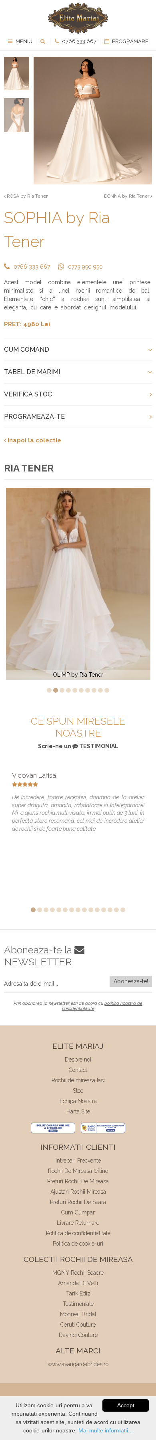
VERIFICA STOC (28, 394)
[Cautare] (43, 41)
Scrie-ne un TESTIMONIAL (78, 746)
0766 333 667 (78, 41)
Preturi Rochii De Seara (78, 1202)
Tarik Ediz (78, 1293)
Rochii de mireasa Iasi (78, 1080)
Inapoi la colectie (33, 440)
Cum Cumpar (78, 1212)
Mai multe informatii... (105, 1430)
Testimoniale (78, 1304)
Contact (78, 1070)
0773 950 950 (85, 266)
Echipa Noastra (78, 1101)
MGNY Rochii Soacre (78, 1273)
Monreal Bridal (78, 1314)
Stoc (78, 1090)
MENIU (23, 41)
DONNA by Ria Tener (127, 196)
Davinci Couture (78, 1335)
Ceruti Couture (78, 1324)
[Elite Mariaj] (78, 18)
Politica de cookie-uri (78, 1243)
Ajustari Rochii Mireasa (78, 1191)
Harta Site (78, 1111)
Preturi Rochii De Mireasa (78, 1181)
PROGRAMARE (129, 41)
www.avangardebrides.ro (78, 1364)
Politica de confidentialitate (78, 1233)
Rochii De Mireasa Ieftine (78, 1171)
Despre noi (78, 1059)
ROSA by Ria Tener (27, 196)
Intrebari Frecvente (78, 1160)
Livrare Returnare (78, 1223)
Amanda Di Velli (78, 1283)
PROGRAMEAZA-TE (34, 416)
